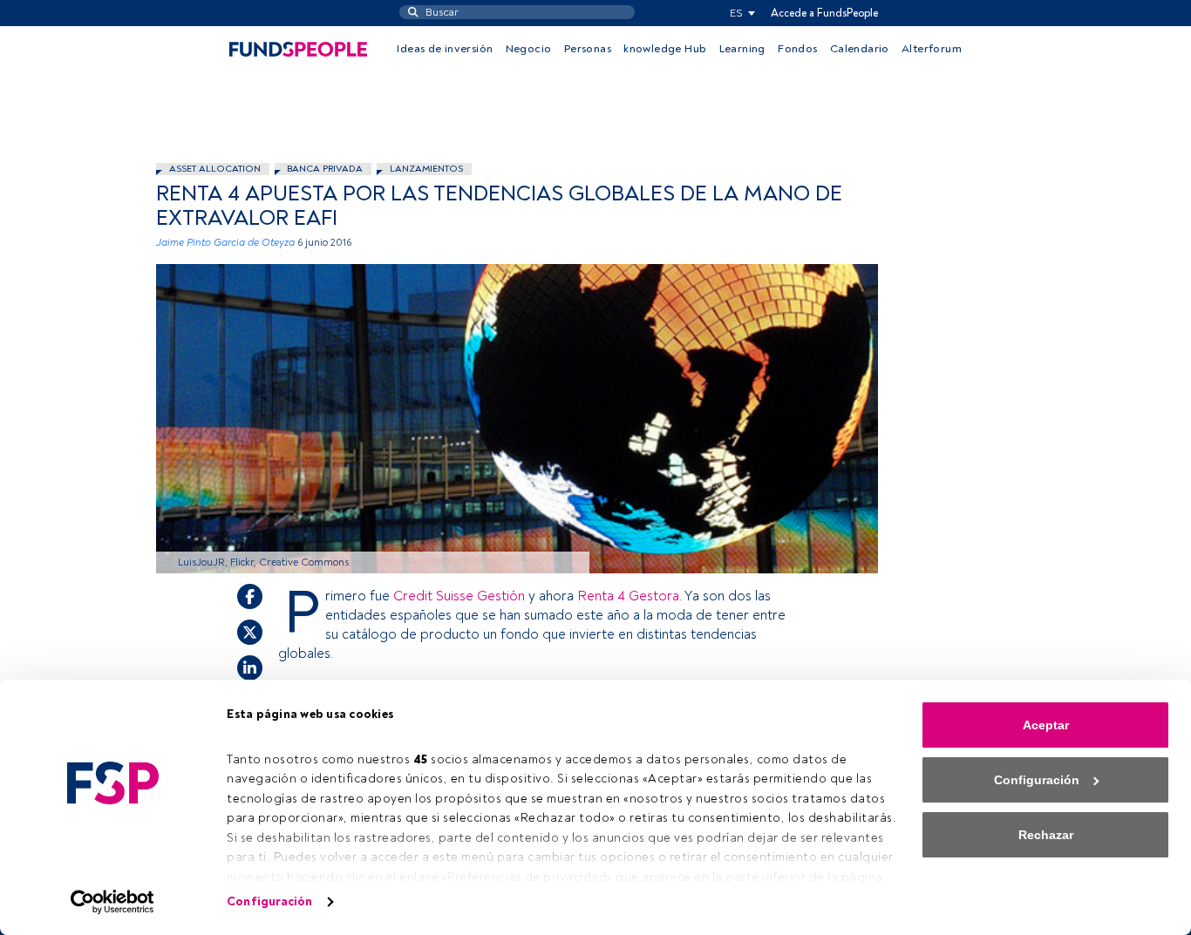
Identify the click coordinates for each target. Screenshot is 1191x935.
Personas (587, 49)
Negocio (529, 49)
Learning (742, 49)
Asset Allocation (215, 168)
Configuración (269, 901)
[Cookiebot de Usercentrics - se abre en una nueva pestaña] (113, 902)
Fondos (797, 49)
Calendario (859, 49)
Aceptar (1046, 725)
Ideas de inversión (445, 49)
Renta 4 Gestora (628, 596)
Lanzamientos (426, 168)
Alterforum (932, 49)
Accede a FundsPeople (824, 13)
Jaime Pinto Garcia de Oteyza (225, 242)
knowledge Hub (664, 49)
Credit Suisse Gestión (460, 596)
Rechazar (1045, 835)
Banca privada (325, 168)
